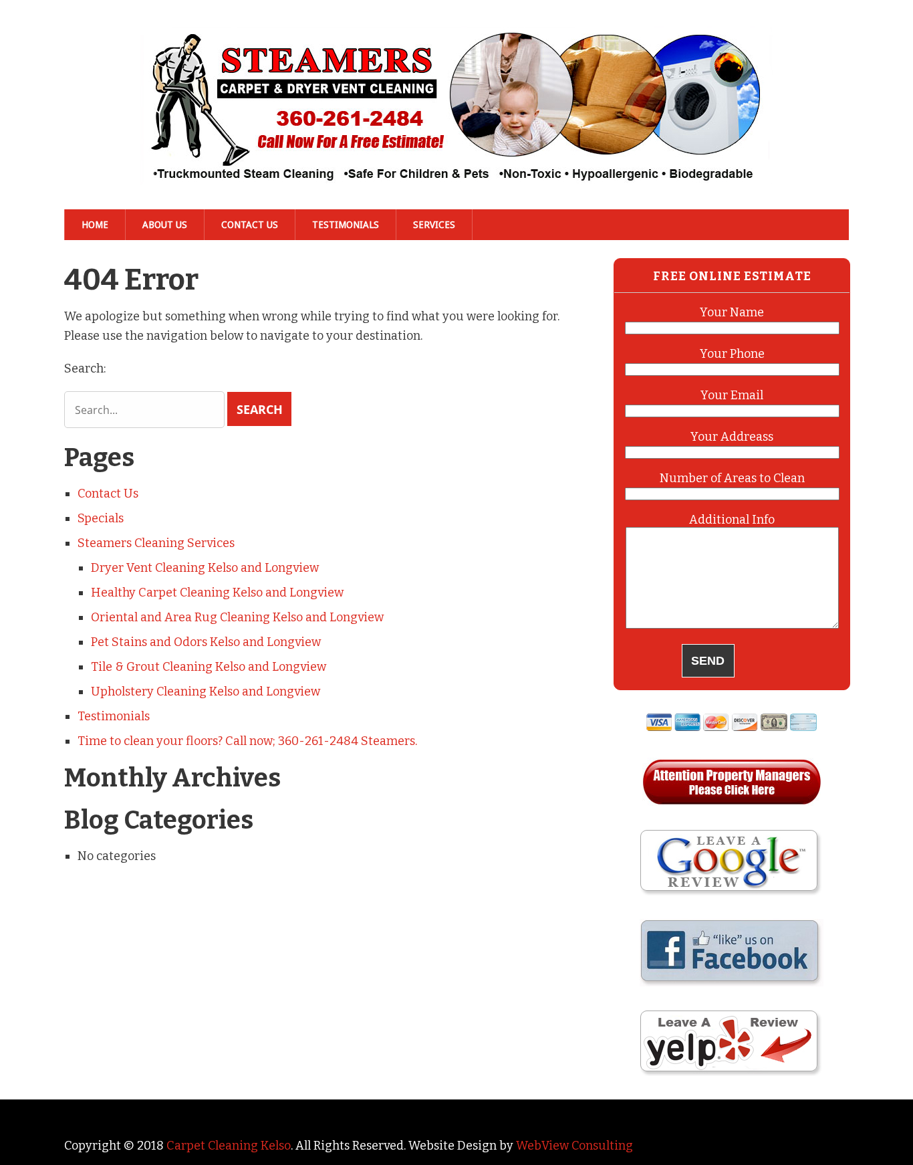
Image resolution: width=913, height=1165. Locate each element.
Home (95, 224)
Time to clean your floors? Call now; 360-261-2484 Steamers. (247, 741)
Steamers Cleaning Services (156, 543)
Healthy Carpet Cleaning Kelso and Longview (217, 592)
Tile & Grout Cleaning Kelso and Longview (208, 666)
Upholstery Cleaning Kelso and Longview (205, 691)
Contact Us (249, 224)
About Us (164, 224)
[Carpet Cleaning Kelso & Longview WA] (456, 163)
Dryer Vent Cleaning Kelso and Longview (205, 567)
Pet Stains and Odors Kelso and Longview (206, 642)
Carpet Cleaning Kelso (228, 1145)
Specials (101, 518)
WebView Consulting (574, 1145)
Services (434, 224)
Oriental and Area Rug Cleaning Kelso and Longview (237, 617)
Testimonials (345, 224)
